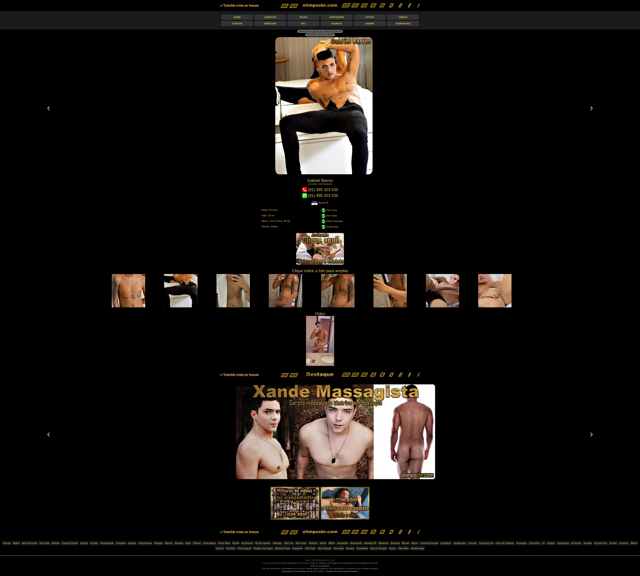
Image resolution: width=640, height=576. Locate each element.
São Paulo (301, 543)
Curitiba (94, 543)
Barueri (406, 543)
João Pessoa (145, 543)
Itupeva (551, 543)
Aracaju (7, 543)
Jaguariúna (563, 543)
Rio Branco (247, 543)
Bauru (415, 543)
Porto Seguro (245, 548)
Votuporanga (417, 548)
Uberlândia (362, 548)
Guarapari (521, 543)
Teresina (313, 543)
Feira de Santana (505, 543)
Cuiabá (84, 543)
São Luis (288, 543)
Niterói (633, 543)
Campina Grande (429, 543)
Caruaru (472, 543)
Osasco (220, 548)
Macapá (158, 543)
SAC (303, 23)
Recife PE (323, 202)
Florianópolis (107, 543)
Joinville (587, 543)
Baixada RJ (356, 543)
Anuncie (336, 23)
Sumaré (350, 548)
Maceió (168, 543)
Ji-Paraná (576, 543)
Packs (303, 17)
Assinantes (403, 23)
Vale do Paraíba (378, 548)
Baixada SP (370, 543)
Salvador (277, 543)
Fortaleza (121, 543)
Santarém (297, 548)
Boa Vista (45, 543)
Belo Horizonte (29, 543)
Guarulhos (534, 543)
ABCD (331, 543)
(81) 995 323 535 (323, 189)
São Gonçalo (324, 548)
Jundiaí (613, 543)
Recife (235, 543)
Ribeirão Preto (282, 548)
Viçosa (392, 548)
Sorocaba (339, 548)
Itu (543, 543)
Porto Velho (224, 543)
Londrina (623, 543)
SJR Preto (310, 548)
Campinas (445, 543)
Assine (370, 23)
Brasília (56, 543)
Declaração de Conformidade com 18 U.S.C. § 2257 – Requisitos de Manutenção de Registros (320, 571)
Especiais (270, 23)
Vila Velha (403, 548)
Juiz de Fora (600, 543)
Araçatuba (342, 543)
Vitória (323, 543)
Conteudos (336, 17)
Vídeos (403, 17)
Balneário (383, 543)
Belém (16, 543)
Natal (188, 543)
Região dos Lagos (263, 548)
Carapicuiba (459, 543)
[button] (48, 107)
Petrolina (230, 548)
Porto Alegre (209, 543)
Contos (237, 23)
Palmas (197, 543)
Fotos (370, 17)
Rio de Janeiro (262, 543)
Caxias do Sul (486, 543)
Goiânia (132, 543)
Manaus (179, 543)
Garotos (270, 17)
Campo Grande (70, 543)
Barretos (395, 543)
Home (237, 17)
